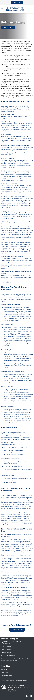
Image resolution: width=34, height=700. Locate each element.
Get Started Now (17, 630)
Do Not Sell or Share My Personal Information (14, 680)
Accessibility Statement (7, 675)
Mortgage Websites (13, 691)
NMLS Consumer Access (8, 655)
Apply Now (17, 2)
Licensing (4, 669)
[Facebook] (27, 696)
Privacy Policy (5, 672)
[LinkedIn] (31, 696)
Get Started (8, 27)
